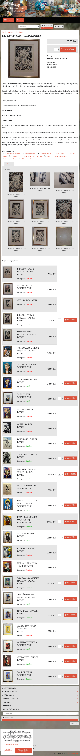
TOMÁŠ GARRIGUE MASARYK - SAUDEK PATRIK (26, 597)
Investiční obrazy (10, 709)
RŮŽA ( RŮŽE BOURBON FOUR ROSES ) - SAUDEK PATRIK (27, 520)
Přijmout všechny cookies (23, 751)
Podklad (14, 156)
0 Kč (43, 28)
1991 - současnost (61, 156)
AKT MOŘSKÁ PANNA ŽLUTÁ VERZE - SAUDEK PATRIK (28, 629)
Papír (48, 156)
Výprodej (6, 706)
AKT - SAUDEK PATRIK (27, 300)
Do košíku (69, 49)
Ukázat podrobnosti (8, 749)
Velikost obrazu (10, 699)
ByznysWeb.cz (73, 753)
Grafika (32, 159)
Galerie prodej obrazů (12, 154)
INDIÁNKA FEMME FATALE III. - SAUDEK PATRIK (26, 334)
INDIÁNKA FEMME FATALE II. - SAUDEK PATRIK (26, 318)
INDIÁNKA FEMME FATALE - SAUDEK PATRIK (25, 272)
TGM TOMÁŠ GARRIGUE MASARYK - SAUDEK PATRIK (28, 351)
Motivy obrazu (30, 154)
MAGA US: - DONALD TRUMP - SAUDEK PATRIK (26, 472)
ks (59, 49)
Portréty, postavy (10, 159)
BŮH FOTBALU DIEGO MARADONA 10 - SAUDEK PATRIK (27, 503)
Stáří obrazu (60, 154)
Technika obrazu (45, 154)
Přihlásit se (60, 26)
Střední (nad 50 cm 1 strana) (32, 156)
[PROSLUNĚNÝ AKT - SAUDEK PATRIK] (24, 59)
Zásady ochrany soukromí (11, 744)
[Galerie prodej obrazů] (40, 16)
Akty (23, 159)
